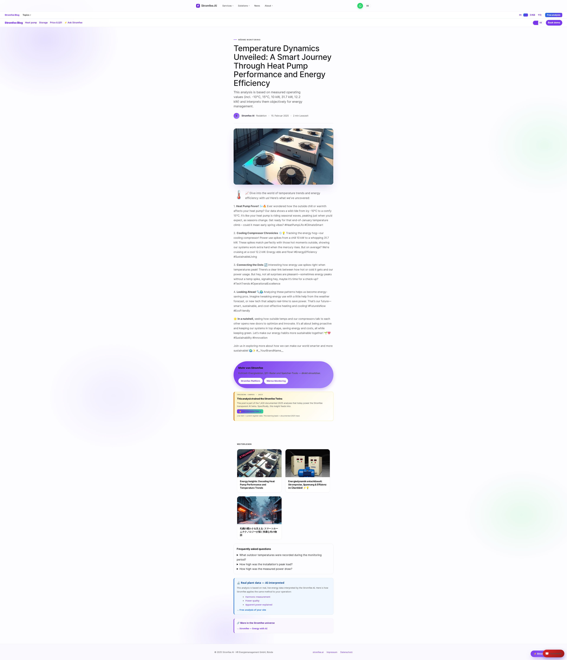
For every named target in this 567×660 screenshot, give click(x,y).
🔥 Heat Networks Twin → (250, 411)
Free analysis (553, 15)
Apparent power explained (258, 604)
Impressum (332, 652)
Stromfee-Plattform (250, 381)
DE (367, 6)
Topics (27, 15)
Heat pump (31, 22)
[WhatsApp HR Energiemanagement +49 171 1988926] (360, 6)
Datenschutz (346, 652)
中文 (540, 15)
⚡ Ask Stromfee (73, 22)
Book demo (554, 22)
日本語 (532, 15)
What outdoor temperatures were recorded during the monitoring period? (279, 557)
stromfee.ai (318, 652)
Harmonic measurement (257, 596)
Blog (14, 22)
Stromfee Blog (12, 15)
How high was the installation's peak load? (266, 564)
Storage (43, 22)
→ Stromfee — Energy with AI (252, 628)
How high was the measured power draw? (265, 568)
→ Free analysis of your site (251, 609)
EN (525, 15)
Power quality (252, 600)
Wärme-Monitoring (276, 381)
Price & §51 (56, 22)
